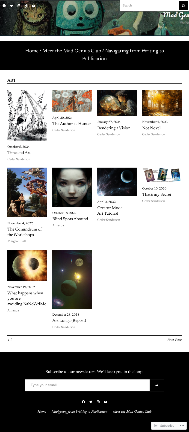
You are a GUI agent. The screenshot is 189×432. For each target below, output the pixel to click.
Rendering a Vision (113, 128)
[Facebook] (4, 6)
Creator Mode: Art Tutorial (110, 211)
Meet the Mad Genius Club (71, 51)
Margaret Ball (16, 241)
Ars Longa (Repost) (69, 321)
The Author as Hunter (71, 124)
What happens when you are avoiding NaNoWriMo (27, 299)
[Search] (183, 5)
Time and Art (19, 153)
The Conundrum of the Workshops (24, 232)
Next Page (174, 340)
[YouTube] (33, 6)
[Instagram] (19, 6)
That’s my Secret (156, 195)
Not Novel (151, 128)
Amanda (58, 225)
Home (31, 51)
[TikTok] (26, 6)
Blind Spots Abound (70, 219)
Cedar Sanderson (18, 159)
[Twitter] (11, 6)
